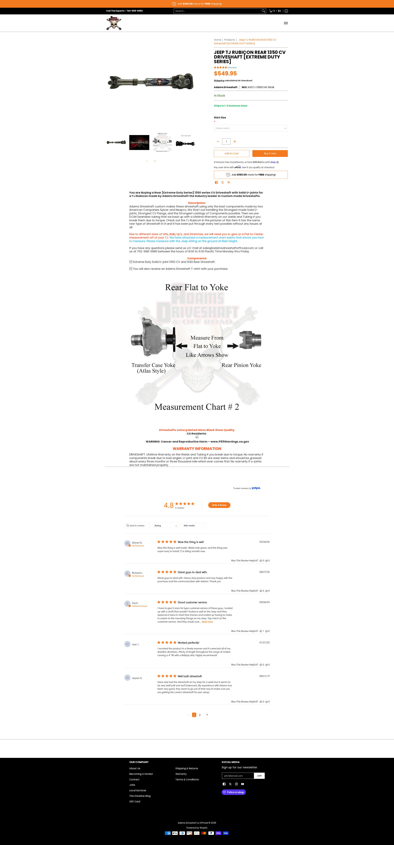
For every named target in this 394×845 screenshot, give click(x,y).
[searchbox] (137, 525)
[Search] (263, 11)
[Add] (235, 141)
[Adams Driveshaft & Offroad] (114, 23)
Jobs (132, 785)
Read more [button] (207, 621)
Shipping (219, 80)
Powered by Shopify (197, 827)
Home (217, 40)
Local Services (137, 790)
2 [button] (200, 714)
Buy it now (270, 153)
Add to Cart (232, 153)
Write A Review (219, 505)
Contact (134, 779)
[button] (216, 183)
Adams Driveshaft (225, 87)
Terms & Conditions (187, 779)
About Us (134, 768)
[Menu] (286, 23)
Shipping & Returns (186, 768)
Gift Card (134, 801)
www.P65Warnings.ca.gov (230, 441)
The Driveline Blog (140, 796)
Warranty (181, 774)
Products (229, 40)
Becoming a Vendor (141, 774)
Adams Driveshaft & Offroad (193, 822)
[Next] (154, 161)
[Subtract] (218, 141)
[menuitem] (275, 11)
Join (259, 775)
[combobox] (217, 11)
